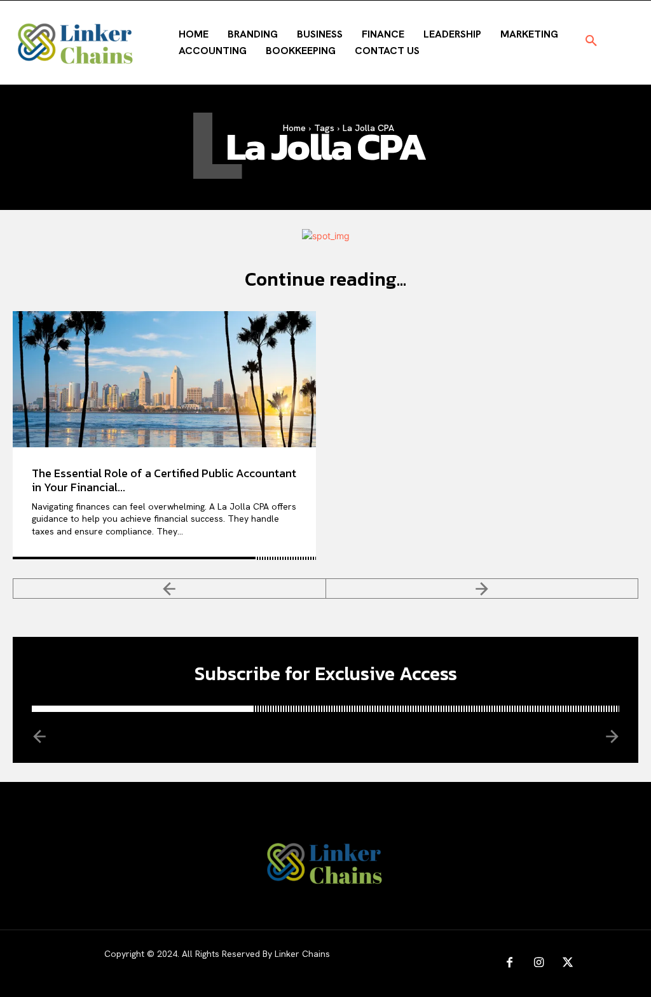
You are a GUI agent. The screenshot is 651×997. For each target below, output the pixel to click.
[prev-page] (169, 588)
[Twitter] (567, 963)
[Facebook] (509, 963)
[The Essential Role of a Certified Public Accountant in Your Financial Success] (164, 379)
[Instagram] (538, 963)
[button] (591, 41)
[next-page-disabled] (482, 588)
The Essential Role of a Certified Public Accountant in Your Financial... (164, 480)
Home (294, 128)
